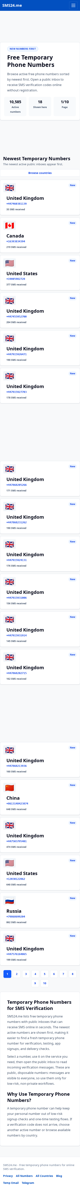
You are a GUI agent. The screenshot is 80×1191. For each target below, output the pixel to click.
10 (44, 983)
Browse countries (40, 173)
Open (23, 1183)
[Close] (72, 1170)
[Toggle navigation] (73, 5)
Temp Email (11, 1183)
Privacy (8, 1176)
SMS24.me (12, 5)
